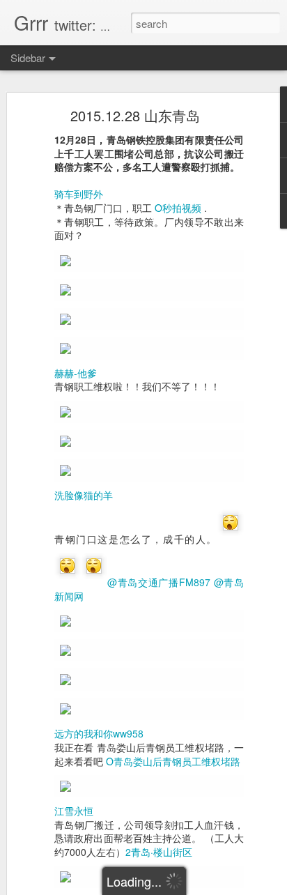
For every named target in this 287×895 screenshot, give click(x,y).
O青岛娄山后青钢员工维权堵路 (173, 761)
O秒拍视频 (178, 208)
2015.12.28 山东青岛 (135, 115)
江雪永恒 (73, 811)
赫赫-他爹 (75, 373)
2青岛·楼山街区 (158, 852)
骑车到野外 (78, 194)
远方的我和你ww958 (99, 733)
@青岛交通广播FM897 (158, 582)
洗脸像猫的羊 (83, 495)
